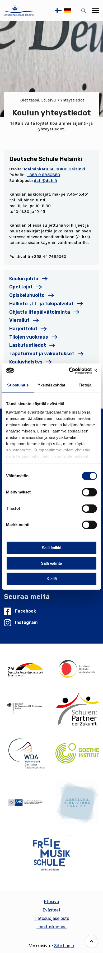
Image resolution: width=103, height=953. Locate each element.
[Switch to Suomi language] (58, 10)
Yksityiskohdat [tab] (51, 385)
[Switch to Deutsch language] (67, 10)
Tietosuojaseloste (51, 918)
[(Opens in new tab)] (26, 669)
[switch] (89, 492)
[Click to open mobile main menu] (95, 10)
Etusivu (48, 100)
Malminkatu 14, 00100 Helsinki (54, 168)
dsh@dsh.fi (45, 180)
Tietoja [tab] (85, 385)
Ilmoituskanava (51, 926)
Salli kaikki (51, 548)
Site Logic (64, 945)
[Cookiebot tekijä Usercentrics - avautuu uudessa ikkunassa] (74, 370)
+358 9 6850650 (43, 174)
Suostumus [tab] (18, 385)
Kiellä (51, 579)
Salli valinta (51, 563)
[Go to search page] (84, 10)
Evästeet (51, 910)
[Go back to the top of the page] (91, 941)
